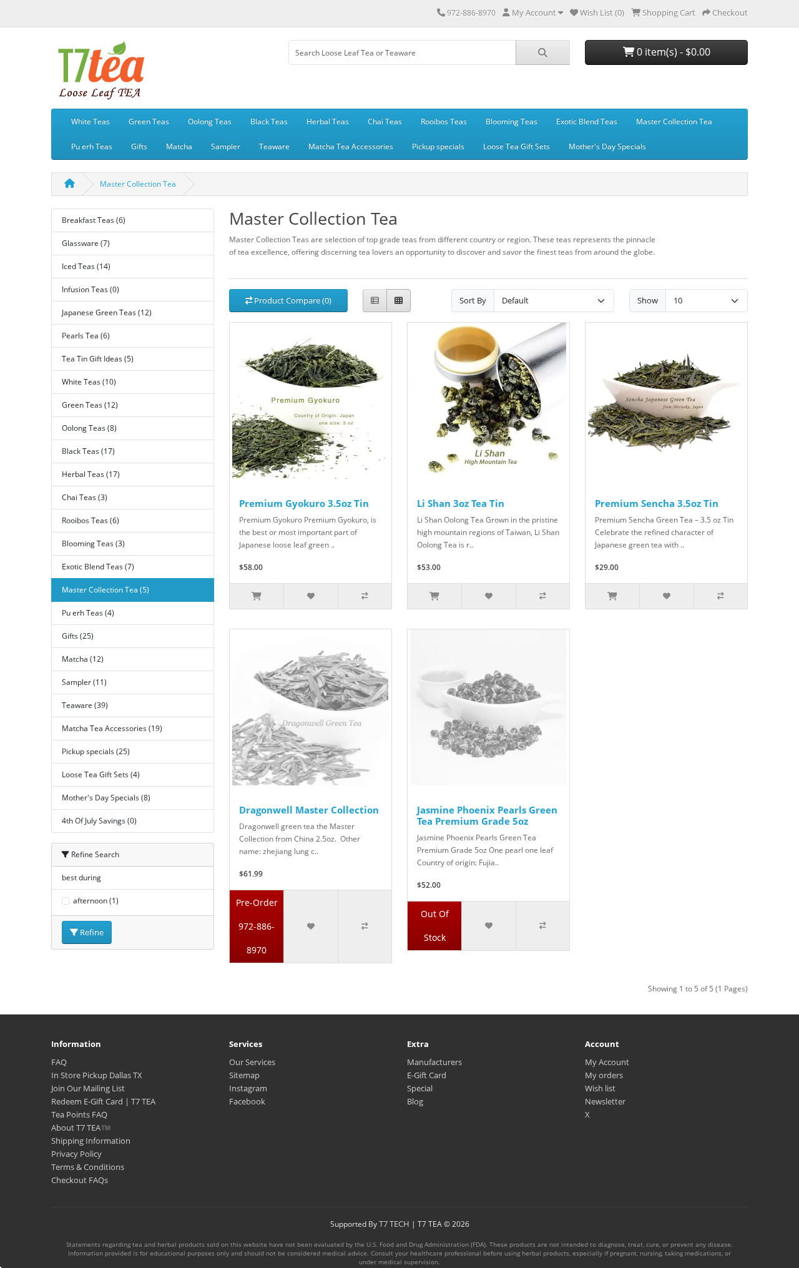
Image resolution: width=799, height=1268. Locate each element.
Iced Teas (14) (86, 266)
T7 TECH (394, 1223)
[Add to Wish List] (310, 596)
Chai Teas (385, 121)
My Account (607, 1062)
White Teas (90, 121)
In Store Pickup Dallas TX (96, 1075)
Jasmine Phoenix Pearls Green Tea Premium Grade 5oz (487, 815)
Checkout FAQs (79, 1180)
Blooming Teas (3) (93, 543)
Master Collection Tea (674, 121)
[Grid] (398, 300)
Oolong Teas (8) (89, 428)
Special (420, 1088)
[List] (375, 300)
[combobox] (402, 52)
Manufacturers (434, 1062)
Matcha (179, 146)
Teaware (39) (85, 705)
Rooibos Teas (444, 121)
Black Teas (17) (88, 451)
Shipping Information (90, 1140)
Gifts (139, 146)
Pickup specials (438, 146)
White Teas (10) (89, 381)
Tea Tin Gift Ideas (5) (98, 358)
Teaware (274, 146)
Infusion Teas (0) (90, 289)
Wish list (600, 1088)
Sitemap (244, 1075)
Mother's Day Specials (607, 146)
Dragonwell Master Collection (309, 810)
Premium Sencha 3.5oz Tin (656, 503)
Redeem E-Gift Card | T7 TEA (103, 1101)
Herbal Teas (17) (91, 474)
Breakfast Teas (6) (93, 220)
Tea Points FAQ (79, 1114)
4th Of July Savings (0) (99, 820)
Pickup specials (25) (96, 751)
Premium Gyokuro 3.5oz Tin (304, 503)
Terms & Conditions (87, 1166)
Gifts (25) (78, 636)
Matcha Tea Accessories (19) (112, 728)
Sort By (472, 300)
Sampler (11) (84, 682)
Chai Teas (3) (84, 497)
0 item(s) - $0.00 (672, 52)
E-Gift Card (426, 1075)
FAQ (59, 1062)
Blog (415, 1101)
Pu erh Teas (91, 146)
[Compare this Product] (364, 596)
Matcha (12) (83, 659)
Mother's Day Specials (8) (106, 797)
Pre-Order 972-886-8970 (257, 926)
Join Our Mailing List (88, 1088)
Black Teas (269, 121)
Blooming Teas (511, 121)
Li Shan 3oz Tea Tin (460, 503)
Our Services (252, 1062)
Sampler (225, 146)
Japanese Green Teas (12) (107, 312)
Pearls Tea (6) (86, 335)
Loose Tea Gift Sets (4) (101, 774)
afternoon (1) (96, 900)
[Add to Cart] (256, 596)
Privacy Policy (76, 1153)
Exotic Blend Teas (586, 121)
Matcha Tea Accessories (350, 146)
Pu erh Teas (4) (88, 612)
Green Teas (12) (90, 405)
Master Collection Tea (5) (105, 589)
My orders (604, 1075)
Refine (91, 932)
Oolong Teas (210, 121)
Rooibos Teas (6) (90, 520)
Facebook (247, 1101)
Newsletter (605, 1101)
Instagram (248, 1088)
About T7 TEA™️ (80, 1127)
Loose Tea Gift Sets (516, 146)
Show (647, 300)
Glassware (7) (86, 243)
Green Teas (149, 121)
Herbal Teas (327, 121)
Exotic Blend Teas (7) (98, 566)
